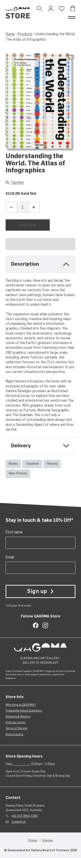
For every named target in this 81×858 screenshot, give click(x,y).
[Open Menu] (72, 17)
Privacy (32, 840)
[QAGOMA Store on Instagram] (45, 625)
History (52, 464)
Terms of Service (16, 728)
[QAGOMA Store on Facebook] (35, 625)
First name (14, 532)
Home (10, 34)
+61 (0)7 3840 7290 (24, 816)
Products (25, 34)
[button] (41, 244)
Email (10, 557)
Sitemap (47, 840)
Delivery (21, 446)
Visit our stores (16, 722)
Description (25, 264)
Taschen (17, 182)
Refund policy (14, 734)
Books (13, 464)
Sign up (37, 591)
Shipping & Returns (18, 716)
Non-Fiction (18, 473)
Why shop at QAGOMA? (21, 704)
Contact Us (18, 821)
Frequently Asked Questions (24, 710)
